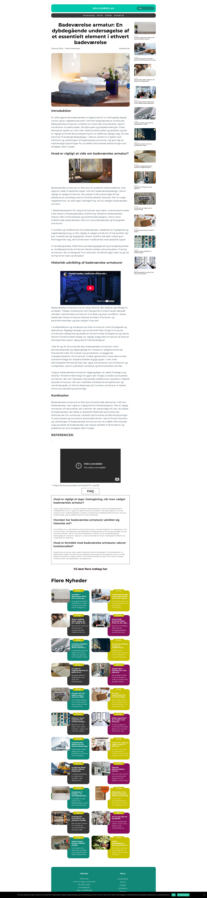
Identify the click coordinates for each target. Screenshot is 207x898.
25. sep (118, 714)
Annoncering (89, 15)
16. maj (118, 591)
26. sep (78, 714)
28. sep (78, 689)
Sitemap (122, 891)
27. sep (118, 689)
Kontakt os (119, 15)
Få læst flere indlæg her (90, 569)
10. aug (118, 764)
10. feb (78, 640)
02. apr (78, 615)
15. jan (118, 813)
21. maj (78, 788)
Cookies (108, 15)
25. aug (78, 764)
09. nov (119, 665)
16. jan (78, 813)
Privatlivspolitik (183, 895)
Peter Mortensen (73, 48)
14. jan (78, 838)
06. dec (119, 640)
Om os (100, 15)
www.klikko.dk (86, 890)
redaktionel (124, 48)
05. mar (119, 615)
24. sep (78, 739)
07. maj (119, 788)
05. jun (78, 591)
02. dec (78, 665)
